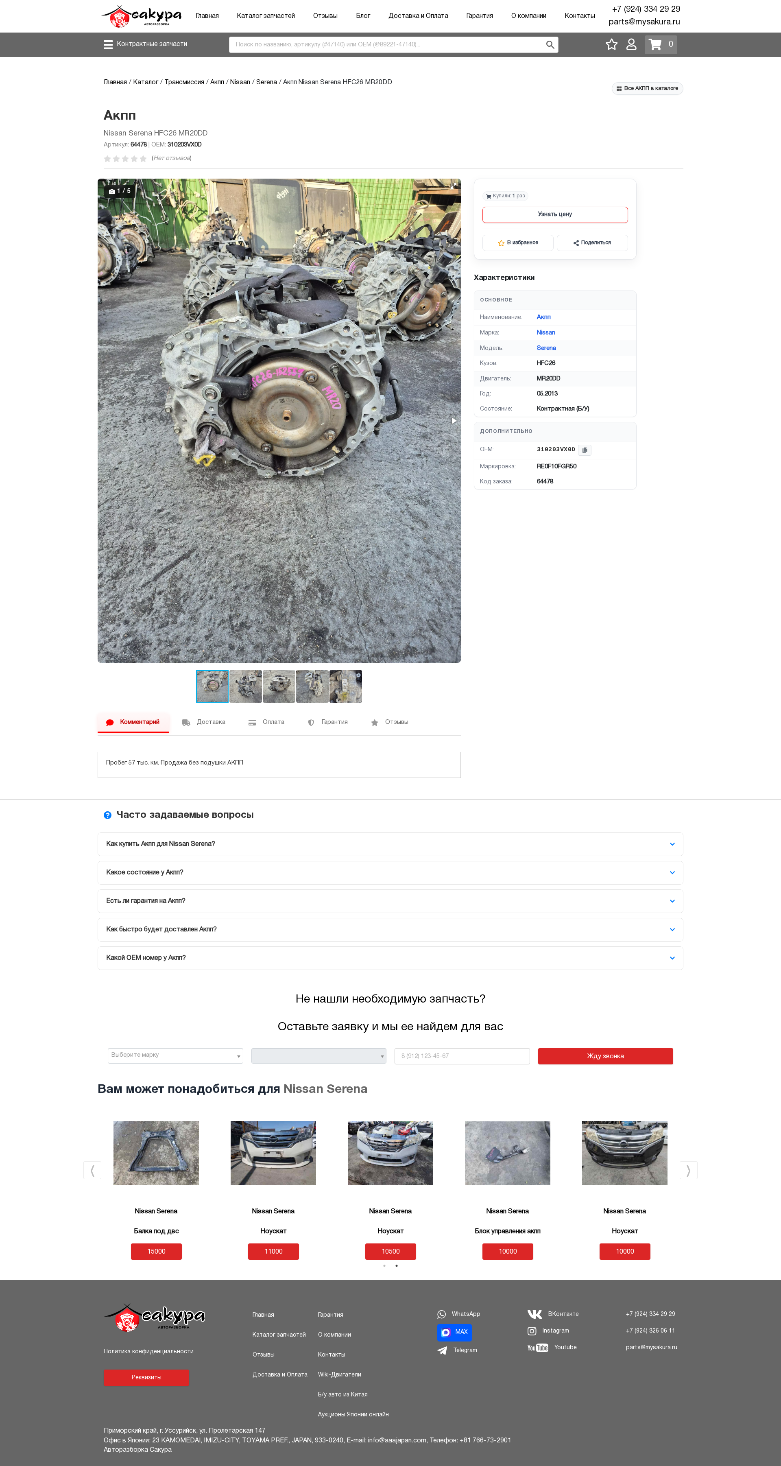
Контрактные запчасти (152, 44)
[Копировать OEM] (584, 450)
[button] (453, 185)
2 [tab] (397, 1266)
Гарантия (479, 16)
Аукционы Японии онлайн (353, 1415)
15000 (156, 1252)
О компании (528, 16)
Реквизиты (146, 1378)
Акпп (544, 317)
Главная (207, 16)
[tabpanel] (156, 1185)
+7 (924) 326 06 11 (650, 1331)
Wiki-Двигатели (339, 1375)
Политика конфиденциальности (149, 1352)
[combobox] (175, 1056)
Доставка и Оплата (418, 16)
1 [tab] (384, 1266)
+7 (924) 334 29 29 (646, 9)
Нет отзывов (171, 158)
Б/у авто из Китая (343, 1395)
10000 (508, 1252)
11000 (273, 1252)
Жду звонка (605, 1057)
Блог (363, 16)
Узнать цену (555, 214)
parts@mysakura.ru (644, 22)
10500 (391, 1252)
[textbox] (172, 1055)
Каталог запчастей (266, 16)
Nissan (546, 333)
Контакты (580, 16)
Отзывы (325, 16)
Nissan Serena (326, 1089)
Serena (546, 348)
